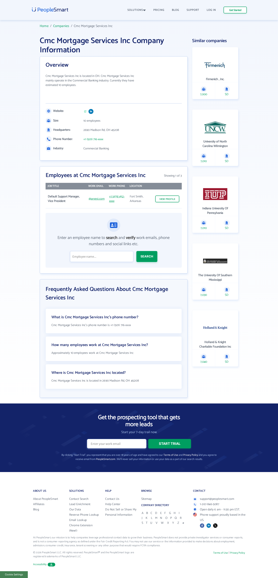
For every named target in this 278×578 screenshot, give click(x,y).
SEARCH (147, 256)
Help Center (112, 504)
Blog (36, 509)
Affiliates (38, 504)
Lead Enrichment (80, 504)
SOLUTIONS (135, 10)
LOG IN (211, 10)
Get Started (235, 10)
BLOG (175, 10)
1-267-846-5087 (209, 504)
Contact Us (112, 499)
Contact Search (79, 499)
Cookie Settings (14, 574)
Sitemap (146, 499)
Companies (61, 26)
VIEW (167, 199)
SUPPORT (193, 10)
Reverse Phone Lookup (84, 514)
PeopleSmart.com (105, 459)
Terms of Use (170, 455)
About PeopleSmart (45, 499)
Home (44, 26)
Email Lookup (78, 520)
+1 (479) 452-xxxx (117, 199)
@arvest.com (97, 198)
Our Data (75, 509)
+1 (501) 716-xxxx (93, 139)
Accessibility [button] (40, 564)
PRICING (158, 10)
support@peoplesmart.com (217, 499)
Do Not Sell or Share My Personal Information (120, 512)
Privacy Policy (190, 455)
